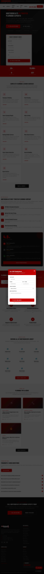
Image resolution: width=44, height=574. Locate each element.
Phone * (11, 281)
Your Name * (12, 277)
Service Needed (13, 286)
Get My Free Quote (18, 300)
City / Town (24, 281)
